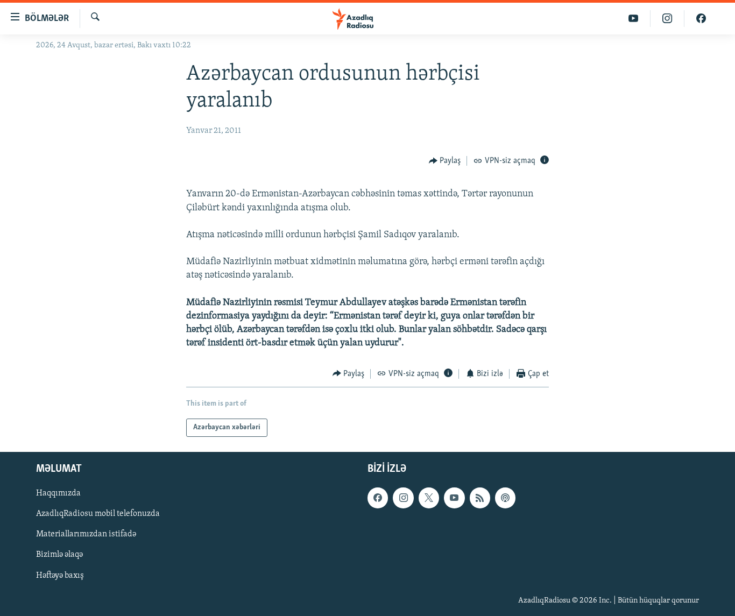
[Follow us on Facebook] (377, 497)
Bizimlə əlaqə (59, 555)
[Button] (445, 161)
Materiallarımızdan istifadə (86, 534)
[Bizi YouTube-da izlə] (634, 18)
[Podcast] (505, 497)
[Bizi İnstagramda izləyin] (667, 18)
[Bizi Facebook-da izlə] (701, 18)
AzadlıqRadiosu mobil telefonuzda (98, 514)
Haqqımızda (58, 493)
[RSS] (480, 497)
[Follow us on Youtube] (454, 497)
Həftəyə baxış (60, 575)
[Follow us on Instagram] (403, 497)
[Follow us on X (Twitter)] (429, 497)
